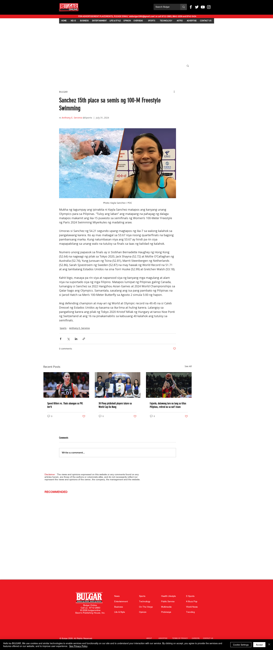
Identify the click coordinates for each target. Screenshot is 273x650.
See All (188, 366)
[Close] (269, 644)
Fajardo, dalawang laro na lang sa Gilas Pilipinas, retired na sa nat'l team (168, 405)
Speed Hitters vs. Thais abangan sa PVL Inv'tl (65, 405)
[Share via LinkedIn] (76, 338)
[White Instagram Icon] (208, 7)
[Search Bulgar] (183, 7)
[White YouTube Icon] (202, 7)
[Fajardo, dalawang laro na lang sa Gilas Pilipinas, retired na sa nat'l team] (169, 385)
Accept (259, 644)
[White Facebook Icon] (190, 7)
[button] (187, 65)
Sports (63, 328)
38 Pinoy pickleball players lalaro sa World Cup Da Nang (115, 405)
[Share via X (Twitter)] (68, 338)
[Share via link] (83, 338)
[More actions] (174, 92)
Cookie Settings (241, 644)
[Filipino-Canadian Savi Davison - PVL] (66, 385)
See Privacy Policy (78, 646)
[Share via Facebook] (60, 338)
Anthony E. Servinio (79, 328)
